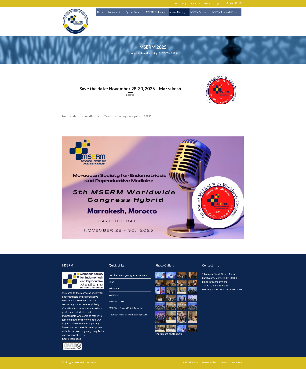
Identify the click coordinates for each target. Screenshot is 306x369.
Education (114, 288)
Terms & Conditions (231, 362)
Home (100, 12)
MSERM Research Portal (224, 12)
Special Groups (133, 12)
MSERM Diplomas (155, 12)
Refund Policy (190, 362)
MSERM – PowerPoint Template (126, 308)
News (175, 3)
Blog (184, 3)
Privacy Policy (209, 362)
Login (217, 3)
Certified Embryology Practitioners (128, 275)
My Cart (207, 3)
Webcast (114, 294)
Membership (114, 12)
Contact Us (195, 3)
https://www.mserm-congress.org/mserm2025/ (124, 116)
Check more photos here (168, 333)
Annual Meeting (177, 12)
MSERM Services (199, 12)
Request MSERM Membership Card (128, 314)
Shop (111, 281)
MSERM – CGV (116, 301)
